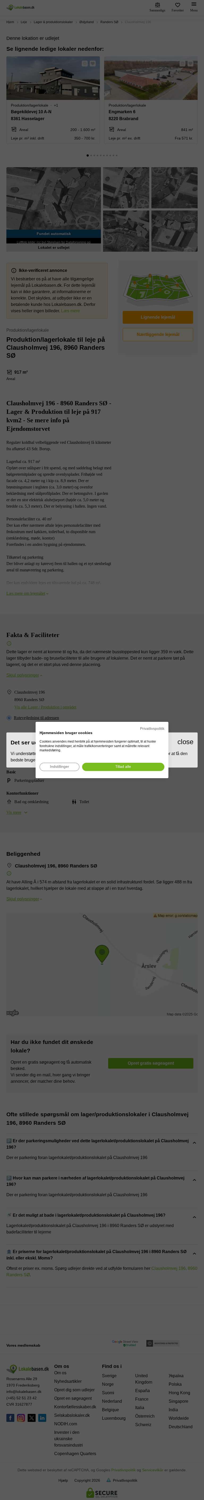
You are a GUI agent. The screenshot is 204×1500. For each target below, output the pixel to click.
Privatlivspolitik (152, 729)
